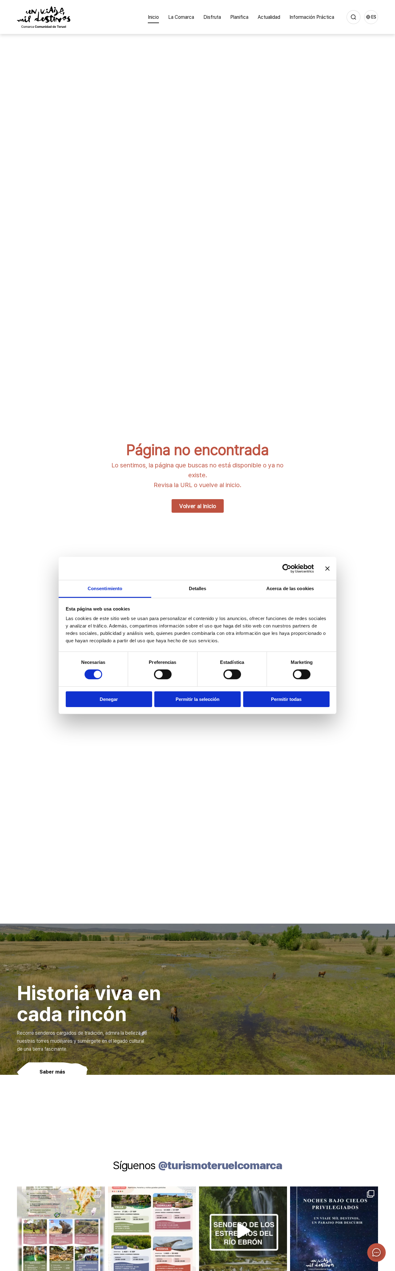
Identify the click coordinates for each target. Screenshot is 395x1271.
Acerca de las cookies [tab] (290, 588)
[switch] (163, 674)
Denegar (109, 699)
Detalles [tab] (197, 588)
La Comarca (181, 17)
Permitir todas (286, 699)
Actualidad (269, 17)
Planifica (239, 17)
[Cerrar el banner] (327, 568)
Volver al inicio (197, 506)
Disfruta (212, 17)
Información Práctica (311, 17)
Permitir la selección (197, 699)
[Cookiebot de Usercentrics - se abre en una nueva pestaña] (287, 568)
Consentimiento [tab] (105, 588)
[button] (376, 1252)
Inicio (153, 17)
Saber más (52, 1071)
